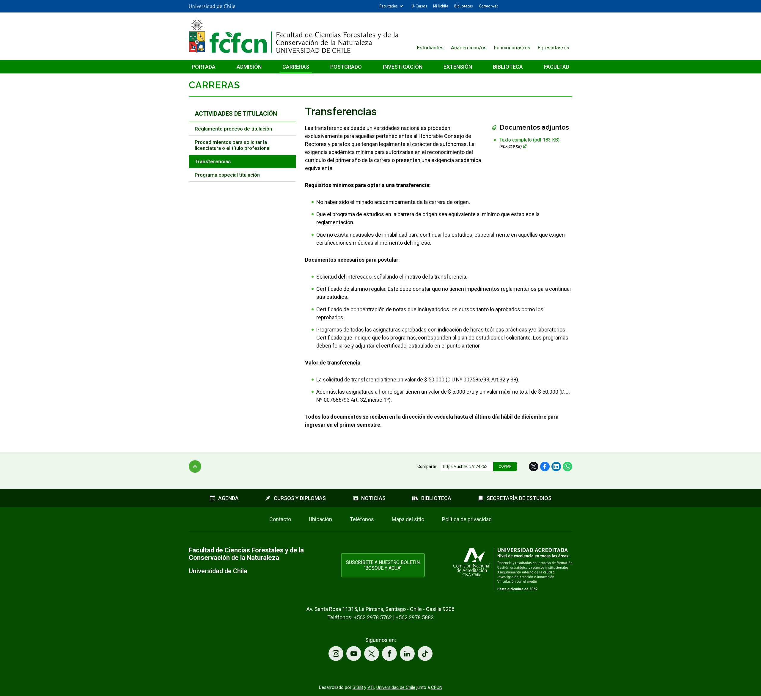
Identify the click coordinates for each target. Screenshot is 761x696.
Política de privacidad (467, 519)
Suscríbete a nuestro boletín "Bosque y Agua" (383, 565)
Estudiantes (430, 48)
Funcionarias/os (512, 48)
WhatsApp (567, 466)
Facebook (545, 466)
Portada (204, 67)
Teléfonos (362, 519)
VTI (370, 687)
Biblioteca (508, 67)
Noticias (373, 498)
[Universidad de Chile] (212, 6)
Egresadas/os (553, 48)
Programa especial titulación (227, 175)
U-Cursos (419, 6)
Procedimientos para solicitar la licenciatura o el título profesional (233, 145)
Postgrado (346, 67)
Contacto (280, 519)
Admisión (249, 67)
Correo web (489, 6)
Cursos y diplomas (300, 498)
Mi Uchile (440, 6)
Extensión (458, 67)
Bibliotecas (463, 6)
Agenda (228, 498)
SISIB (358, 687)
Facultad (556, 67)
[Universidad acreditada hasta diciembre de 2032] (512, 569)
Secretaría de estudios (519, 498)
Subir (195, 466)
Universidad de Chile (395, 687)
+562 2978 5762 (373, 617)
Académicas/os (469, 48)
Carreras (295, 67)
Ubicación (320, 519)
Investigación (402, 67)
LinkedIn (556, 466)
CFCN (436, 687)
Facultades (389, 6)
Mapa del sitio (408, 519)
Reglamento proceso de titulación (233, 129)
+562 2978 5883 (415, 617)
